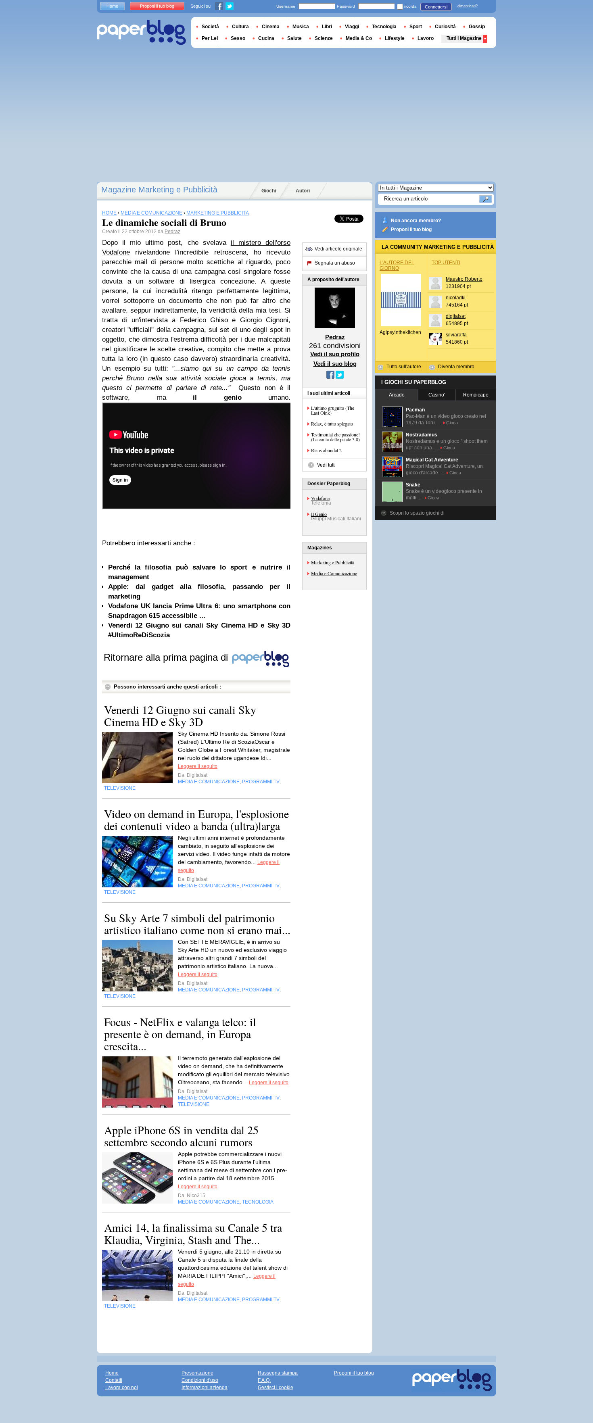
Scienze (324, 38)
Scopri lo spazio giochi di (417, 513)
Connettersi (436, 6)
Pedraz (172, 231)
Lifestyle (395, 38)
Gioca (452, 422)
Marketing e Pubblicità (332, 562)
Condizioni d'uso (200, 1380)
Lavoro (426, 38)
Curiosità (445, 26)
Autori (303, 191)
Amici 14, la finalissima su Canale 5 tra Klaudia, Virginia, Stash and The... (193, 1233)
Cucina (266, 38)
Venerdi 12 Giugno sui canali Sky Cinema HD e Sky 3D (180, 715)
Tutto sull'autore (403, 366)
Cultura (240, 26)
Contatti (113, 1380)
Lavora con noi (121, 1387)
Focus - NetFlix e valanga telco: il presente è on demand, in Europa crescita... (180, 1034)
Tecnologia (384, 26)
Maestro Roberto (464, 279)
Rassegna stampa (278, 1373)
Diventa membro (456, 366)
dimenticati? (467, 6)
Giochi (268, 191)
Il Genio (319, 514)
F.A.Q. (264, 1380)
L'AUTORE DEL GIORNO (397, 265)
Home (112, 6)
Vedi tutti (326, 465)
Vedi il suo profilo (334, 354)
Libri (327, 26)
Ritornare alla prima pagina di (167, 657)
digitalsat (456, 316)
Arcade (397, 395)
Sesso (238, 38)
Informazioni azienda (205, 1387)
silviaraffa (456, 335)
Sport (415, 26)
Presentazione (197, 1373)
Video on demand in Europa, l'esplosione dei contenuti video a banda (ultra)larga (196, 819)
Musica (300, 26)
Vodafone (320, 498)
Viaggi (352, 26)
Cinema (271, 26)
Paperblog (141, 32)
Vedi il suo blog (335, 363)
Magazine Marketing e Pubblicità (159, 189)
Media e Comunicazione (334, 573)
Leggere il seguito (197, 766)
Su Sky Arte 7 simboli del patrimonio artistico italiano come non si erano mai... (197, 923)
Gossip (477, 26)
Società (210, 26)
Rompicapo (476, 395)
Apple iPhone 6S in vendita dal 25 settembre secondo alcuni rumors (181, 1136)
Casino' (436, 395)
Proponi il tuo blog (411, 229)
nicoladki (456, 297)
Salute (294, 38)
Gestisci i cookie (275, 1387)
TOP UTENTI (446, 262)
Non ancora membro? (416, 220)
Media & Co (359, 38)
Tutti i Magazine (464, 38)
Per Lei (210, 38)
